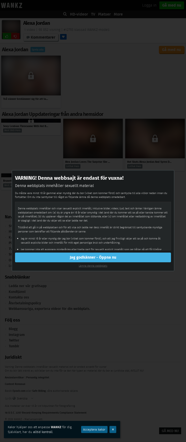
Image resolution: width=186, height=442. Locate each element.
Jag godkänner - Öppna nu (93, 257)
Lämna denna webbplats (93, 266)
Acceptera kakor (94, 429)
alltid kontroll (43, 432)
